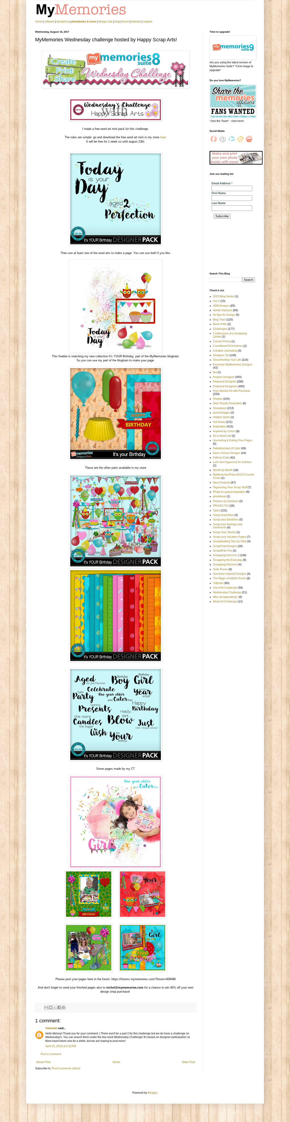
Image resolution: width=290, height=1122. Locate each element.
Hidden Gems (221, 417)
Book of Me (220, 324)
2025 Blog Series (223, 296)
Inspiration (219, 426)
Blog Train (219, 319)
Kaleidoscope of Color (226, 448)
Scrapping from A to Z (226, 555)
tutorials (136, 21)
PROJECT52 (221, 505)
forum (125, 21)
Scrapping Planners (225, 564)
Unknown (51, 1028)
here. (163, 137)
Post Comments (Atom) (66, 1068)
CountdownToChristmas (228, 346)
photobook (219, 496)
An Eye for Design (224, 314)
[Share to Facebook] (59, 1007)
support (147, 21)
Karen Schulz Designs (226, 453)
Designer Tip (221, 355)
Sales (216, 510)
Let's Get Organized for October (232, 462)
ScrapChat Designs (225, 546)
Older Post (188, 1062)
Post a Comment (51, 1054)
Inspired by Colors (224, 431)
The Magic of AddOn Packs (229, 578)
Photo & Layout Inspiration (229, 491)
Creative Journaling (225, 350)
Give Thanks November (227, 403)
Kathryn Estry (221, 457)
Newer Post (43, 1062)
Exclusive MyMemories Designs (232, 364)
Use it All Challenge (225, 587)
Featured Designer (224, 381)
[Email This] (46, 1007)
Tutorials (218, 583)
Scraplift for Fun (222, 550)
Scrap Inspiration (223, 515)
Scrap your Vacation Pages (229, 536)
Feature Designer (223, 377)
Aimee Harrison (222, 310)
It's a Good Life (222, 435)
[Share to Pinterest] (63, 1007)
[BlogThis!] (50, 1007)
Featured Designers (225, 386)
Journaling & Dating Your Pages (232, 440)
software (49, 21)
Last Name (219, 203)
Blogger (152, 1092)
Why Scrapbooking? (225, 597)
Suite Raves (220, 569)
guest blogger (221, 412)
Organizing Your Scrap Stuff (230, 487)
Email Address (222, 183)
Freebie (217, 398)
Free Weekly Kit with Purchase (231, 390)
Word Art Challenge (225, 601)
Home (116, 1062)
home (39, 21)
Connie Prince (222, 341)
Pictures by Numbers (226, 501)
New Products (221, 482)
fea (215, 372)
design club (105, 21)
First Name (219, 193)
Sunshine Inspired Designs (229, 573)
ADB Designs (221, 305)
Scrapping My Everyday (227, 560)
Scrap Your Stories (224, 532)
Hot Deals (219, 422)
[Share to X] (55, 1007)
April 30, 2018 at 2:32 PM (60, 1046)
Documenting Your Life (227, 359)
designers (63, 21)
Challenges (220, 328)
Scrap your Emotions (226, 519)
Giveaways (220, 408)
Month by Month (223, 470)
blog (117, 21)
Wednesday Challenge (227, 592)
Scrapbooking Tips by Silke (229, 541)
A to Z (216, 301)
